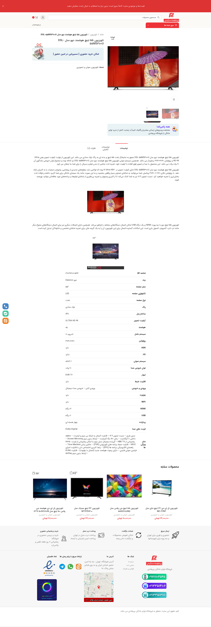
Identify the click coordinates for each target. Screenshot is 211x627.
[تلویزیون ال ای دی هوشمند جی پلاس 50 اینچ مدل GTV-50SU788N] (49, 488)
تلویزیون (93, 34)
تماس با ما (130, 565)
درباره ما (131, 561)
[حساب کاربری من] (43, 17)
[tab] (121, 147)
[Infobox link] (36, 25)
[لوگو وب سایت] (171, 17)
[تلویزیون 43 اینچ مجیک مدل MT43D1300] (86, 488)
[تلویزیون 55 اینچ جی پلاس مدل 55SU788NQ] (124, 488)
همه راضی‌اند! (163, 127)
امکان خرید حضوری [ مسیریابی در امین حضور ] (76, 54)
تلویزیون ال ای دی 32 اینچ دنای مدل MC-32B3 (161, 510)
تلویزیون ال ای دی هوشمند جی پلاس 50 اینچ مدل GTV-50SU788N (49, 510)
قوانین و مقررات (128, 568)
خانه (102, 34)
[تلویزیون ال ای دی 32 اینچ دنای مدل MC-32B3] (161, 488)
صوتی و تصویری (83, 67)
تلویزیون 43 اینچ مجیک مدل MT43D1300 (87, 510)
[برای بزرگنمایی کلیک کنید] (174, 99)
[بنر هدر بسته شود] (3, 6)
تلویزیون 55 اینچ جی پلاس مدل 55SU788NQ (124, 510)
